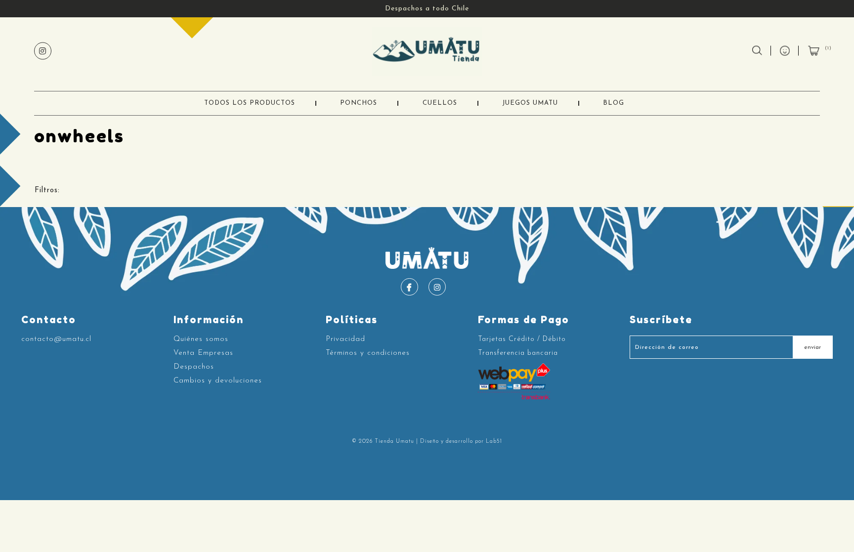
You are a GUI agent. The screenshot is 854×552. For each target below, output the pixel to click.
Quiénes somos (200, 339)
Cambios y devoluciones (217, 380)
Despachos (193, 367)
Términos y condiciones (368, 353)
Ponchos (358, 103)
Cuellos (440, 103)
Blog (613, 103)
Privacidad (345, 339)
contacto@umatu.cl (56, 339)
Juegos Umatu (530, 103)
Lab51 (494, 441)
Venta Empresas (203, 353)
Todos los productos (249, 103)
